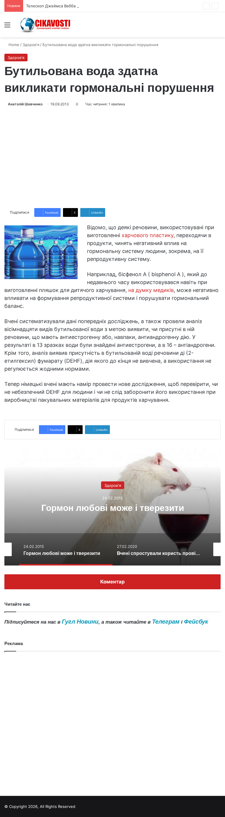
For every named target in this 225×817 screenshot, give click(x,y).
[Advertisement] (112, 158)
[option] (112, 507)
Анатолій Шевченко (25, 104)
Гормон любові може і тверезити (112, 507)
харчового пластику (147, 235)
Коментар (112, 582)
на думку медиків (151, 290)
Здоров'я (31, 44)
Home (13, 44)
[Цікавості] (46, 24)
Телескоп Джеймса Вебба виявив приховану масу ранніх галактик (89, 6)
